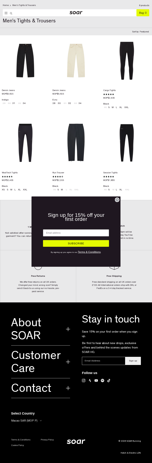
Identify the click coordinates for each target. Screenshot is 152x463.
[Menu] (5, 13)
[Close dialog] (117, 200)
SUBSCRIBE (76, 243)
